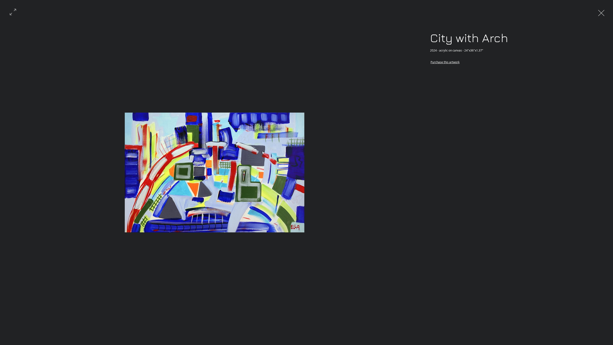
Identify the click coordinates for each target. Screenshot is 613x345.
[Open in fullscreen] (12, 11)
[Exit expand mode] (601, 12)
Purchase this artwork (445, 62)
